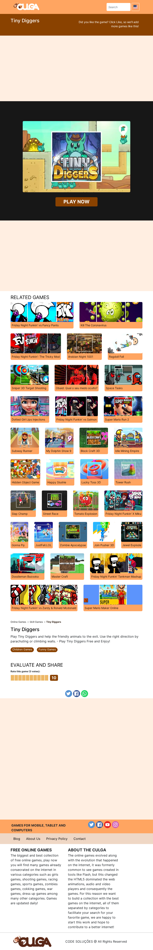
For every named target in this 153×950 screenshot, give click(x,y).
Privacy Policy (57, 839)
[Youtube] (107, 824)
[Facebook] (76, 693)
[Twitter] (68, 693)
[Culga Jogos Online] (32, 941)
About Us (33, 839)
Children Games (22, 649)
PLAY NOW (76, 201)
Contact (80, 839)
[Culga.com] (26, 6)
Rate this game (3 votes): (25, 671)
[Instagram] (115, 824)
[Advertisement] (76, 68)
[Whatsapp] (84, 693)
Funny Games (47, 649)
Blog (16, 839)
